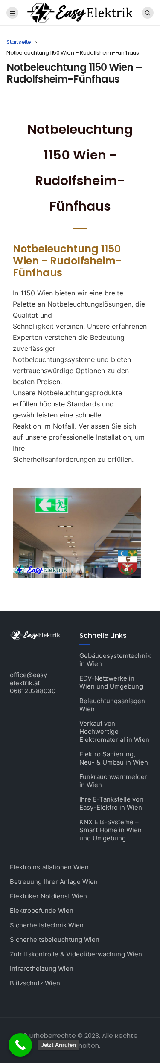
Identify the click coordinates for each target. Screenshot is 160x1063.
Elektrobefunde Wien (41, 911)
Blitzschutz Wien (35, 983)
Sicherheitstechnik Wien (47, 925)
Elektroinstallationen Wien (49, 867)
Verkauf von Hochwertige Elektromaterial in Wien (114, 731)
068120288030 (32, 691)
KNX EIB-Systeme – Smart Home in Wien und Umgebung (110, 830)
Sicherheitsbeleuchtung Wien (54, 940)
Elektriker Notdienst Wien (48, 896)
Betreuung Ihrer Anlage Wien (54, 882)
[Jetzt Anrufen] (20, 1045)
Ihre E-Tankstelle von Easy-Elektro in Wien (111, 803)
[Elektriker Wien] (80, 12)
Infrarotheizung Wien (41, 969)
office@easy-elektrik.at (30, 679)
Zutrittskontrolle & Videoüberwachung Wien (76, 954)
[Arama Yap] (148, 13)
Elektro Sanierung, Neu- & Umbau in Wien (113, 758)
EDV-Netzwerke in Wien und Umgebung (111, 682)
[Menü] (12, 13)
